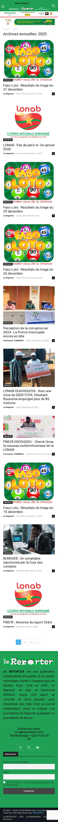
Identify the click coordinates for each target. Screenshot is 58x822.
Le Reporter (8, 93)
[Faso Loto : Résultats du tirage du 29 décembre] (29, 182)
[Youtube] (37, 747)
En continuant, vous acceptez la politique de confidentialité (28, 783)
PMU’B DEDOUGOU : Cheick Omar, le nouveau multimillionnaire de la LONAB (28, 446)
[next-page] (38, 642)
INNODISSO (38, 813)
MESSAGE (8, 80)
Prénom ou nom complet (16, 762)
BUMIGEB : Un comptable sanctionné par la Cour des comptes (23, 562)
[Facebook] (20, 747)
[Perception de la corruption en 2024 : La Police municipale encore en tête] (29, 305)
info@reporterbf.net (28, 732)
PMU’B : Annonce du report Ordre (27, 622)
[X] (29, 747)
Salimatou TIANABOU (13, 340)
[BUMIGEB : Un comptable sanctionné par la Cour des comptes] (29, 539)
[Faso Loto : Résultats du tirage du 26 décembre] (29, 244)
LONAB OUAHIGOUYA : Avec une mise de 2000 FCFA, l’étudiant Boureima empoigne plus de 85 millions (27, 397)
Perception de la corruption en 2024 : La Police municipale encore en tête (25, 332)
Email (6, 772)
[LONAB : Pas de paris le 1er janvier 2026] (29, 121)
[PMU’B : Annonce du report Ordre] (29, 598)
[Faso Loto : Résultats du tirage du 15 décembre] (29, 483)
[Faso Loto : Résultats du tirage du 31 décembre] (29, 60)
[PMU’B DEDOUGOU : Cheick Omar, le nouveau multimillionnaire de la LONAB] (29, 426)
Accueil (6, 29)
